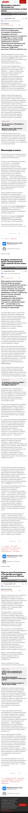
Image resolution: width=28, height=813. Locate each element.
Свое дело (7, 238)
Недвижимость (5, 549)
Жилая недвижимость (6, 551)
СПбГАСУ (11, 57)
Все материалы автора (7, 25)
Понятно (22, 805)
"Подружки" (4, 207)
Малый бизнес (14, 238)
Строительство (14, 549)
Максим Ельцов (5, 363)
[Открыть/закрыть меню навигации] (15, 2)
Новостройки (16, 551)
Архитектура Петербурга (7, 780)
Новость (7, 546)
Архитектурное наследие (10, 778)
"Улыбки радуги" (20, 206)
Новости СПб (14, 546)
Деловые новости (17, 548)
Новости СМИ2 (5, 253)
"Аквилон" (9, 483)
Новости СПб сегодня (6, 548)
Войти (23, 1)
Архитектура (21, 778)
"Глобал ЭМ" (4, 86)
